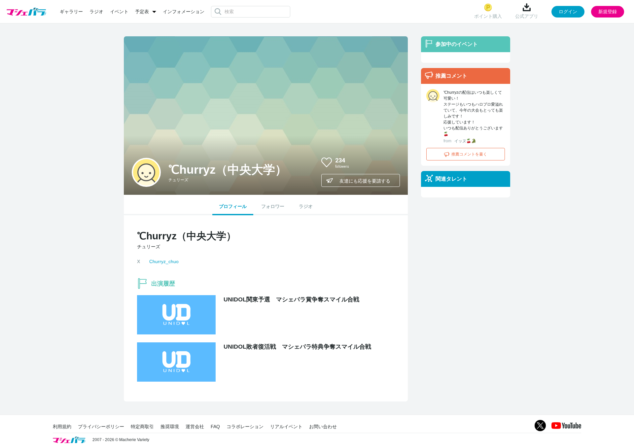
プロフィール (233, 206)
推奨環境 (169, 426)
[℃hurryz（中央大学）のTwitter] (389, 162)
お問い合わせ (323, 426)
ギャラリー (71, 11)
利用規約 (62, 426)
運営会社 (195, 426)
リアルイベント (286, 426)
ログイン (568, 11)
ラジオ (96, 11)
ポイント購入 (488, 16)
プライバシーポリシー (101, 426)
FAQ (215, 426)
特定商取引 (142, 426)
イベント (119, 11)
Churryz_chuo (164, 261)
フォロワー (272, 206)
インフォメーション (183, 11)
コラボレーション (245, 426)
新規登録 (607, 11)
